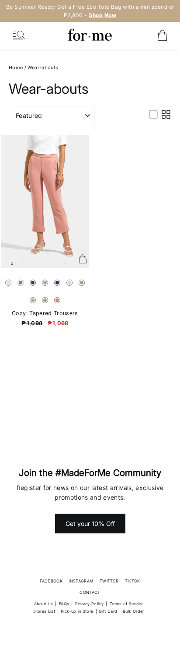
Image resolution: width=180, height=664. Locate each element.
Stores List (44, 611)
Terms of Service (127, 603)
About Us (43, 603)
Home (16, 67)
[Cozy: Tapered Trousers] (45, 201)
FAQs (64, 603)
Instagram (81, 581)
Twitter (109, 581)
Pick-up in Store (77, 611)
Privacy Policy (89, 603)
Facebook (51, 581)
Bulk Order (133, 611)
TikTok (132, 581)
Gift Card (108, 611)
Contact (90, 592)
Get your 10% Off (90, 523)
